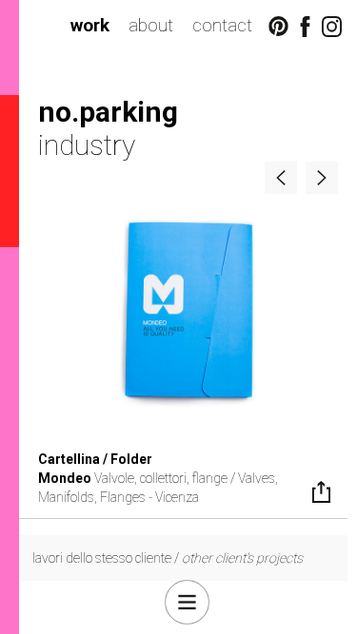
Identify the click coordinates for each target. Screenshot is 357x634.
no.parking (108, 111)
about (151, 25)
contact (222, 25)
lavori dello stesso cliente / (167, 558)
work (89, 25)
